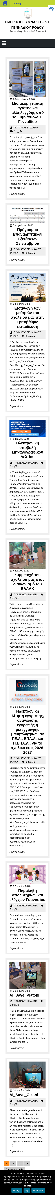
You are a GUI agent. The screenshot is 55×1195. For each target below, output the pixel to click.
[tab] (4, 43)
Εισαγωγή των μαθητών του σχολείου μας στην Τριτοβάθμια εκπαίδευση (27, 317)
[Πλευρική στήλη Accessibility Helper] (51, 8)
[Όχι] (51, 1182)
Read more (38, 1190)
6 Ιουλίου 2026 (21, 439)
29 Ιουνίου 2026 (22, 707)
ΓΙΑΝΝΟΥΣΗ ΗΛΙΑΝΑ (26, 462)
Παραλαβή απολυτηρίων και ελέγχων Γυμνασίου (27, 895)
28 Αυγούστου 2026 (24, 99)
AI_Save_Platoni (24, 995)
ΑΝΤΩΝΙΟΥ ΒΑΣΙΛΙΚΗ (26, 127)
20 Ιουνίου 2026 (22, 991)
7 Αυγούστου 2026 (23, 225)
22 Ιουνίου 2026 (22, 886)
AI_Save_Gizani (23, 1095)
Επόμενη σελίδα (14, 1169)
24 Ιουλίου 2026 (22, 304)
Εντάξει (16, 1190)
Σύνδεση (16, 3)
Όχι (26, 1190)
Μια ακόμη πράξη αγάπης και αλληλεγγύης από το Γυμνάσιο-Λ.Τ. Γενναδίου (27, 112)
